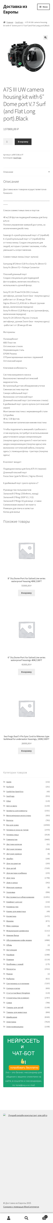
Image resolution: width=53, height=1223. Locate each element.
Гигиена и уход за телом (17, 830)
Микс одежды (12, 926)
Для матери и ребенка (16, 873)
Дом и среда (12, 882)
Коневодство (12, 906)
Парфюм (10, 954)
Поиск (26, 1218)
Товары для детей (14, 1007)
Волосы (9, 820)
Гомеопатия (11, 839)
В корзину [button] (26, 592)
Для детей (11, 868)
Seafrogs (19, 22)
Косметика (11, 916)
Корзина (40, 1216)
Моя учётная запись (9, 1218)
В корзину (23, 141)
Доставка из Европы (15, 9)
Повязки (10, 959)
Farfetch (10, 786)
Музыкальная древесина (17, 930)
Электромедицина (14, 1026)
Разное (9, 974)
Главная (10, 22)
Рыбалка (10, 978)
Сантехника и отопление (17, 983)
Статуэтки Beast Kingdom (18, 993)
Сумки (9, 1002)
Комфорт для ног (14, 902)
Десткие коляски (14, 844)
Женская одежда (14, 887)
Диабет (9, 858)
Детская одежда (14, 854)
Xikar (8, 801)
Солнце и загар (13, 988)
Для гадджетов (13, 863)
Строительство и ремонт (17, 998)
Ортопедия (11, 950)
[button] (45, 37)
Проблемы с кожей (14, 964)
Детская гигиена (14, 849)
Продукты (11, 969)
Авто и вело (11, 806)
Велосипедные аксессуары (18, 815)
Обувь (9, 945)
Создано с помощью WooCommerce (21, 1206)
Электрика (11, 1022)
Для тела (10, 878)
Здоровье (10, 892)
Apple (8, 782)
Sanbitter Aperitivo (14, 791)
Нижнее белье (12, 935)
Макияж (10, 921)
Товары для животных (16, 1012)
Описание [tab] (8, 171)
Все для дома (12, 825)
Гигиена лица (12, 834)
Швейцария (11, 1017)
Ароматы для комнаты (16, 810)
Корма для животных (16, 911)
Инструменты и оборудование (20, 897)
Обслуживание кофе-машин (19, 940)
